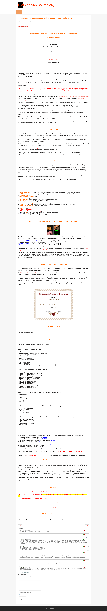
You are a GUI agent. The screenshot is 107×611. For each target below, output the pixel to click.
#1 (20, 567)
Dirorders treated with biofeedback (59, 11)
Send (21, 599)
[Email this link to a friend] (88, 21)
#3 (20, 552)
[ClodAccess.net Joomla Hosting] (58, 608)
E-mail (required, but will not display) (37, 578)
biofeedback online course (22, 26)
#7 (20, 530)
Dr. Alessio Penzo (53, 59)
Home (19, 11)
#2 (20, 561)
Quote (87, 532)
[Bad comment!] (84, 530)
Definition (46, 11)
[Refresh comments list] (25, 528)
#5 (20, 539)
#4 (20, 546)
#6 (20, 535)
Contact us (74, 11)
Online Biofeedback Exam (35, 11)
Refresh (21, 595)
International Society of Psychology (68, 96)
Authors (25, 11)
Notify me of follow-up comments (26, 592)
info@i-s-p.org (48, 498)
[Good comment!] (83, 530)
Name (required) (33, 576)
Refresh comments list (24, 572)
